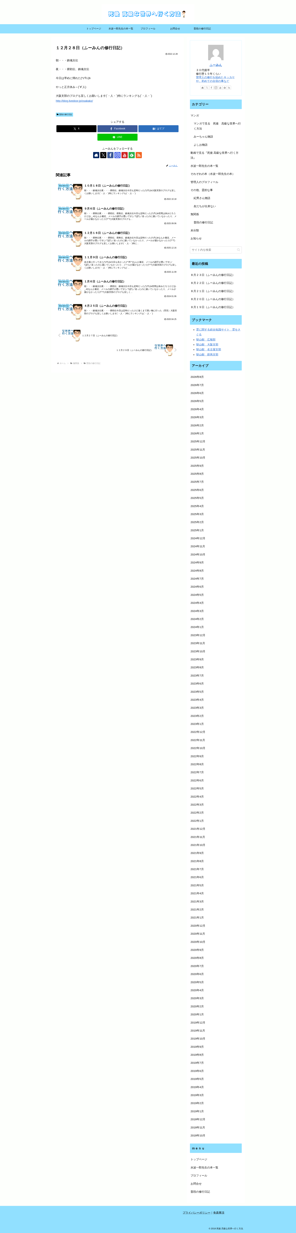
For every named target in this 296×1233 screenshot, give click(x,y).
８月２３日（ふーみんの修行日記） (213, 274)
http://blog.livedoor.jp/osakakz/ (74, 100)
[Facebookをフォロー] (110, 155)
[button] (238, 250)
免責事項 (218, 1212)
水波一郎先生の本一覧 (204, 1167)
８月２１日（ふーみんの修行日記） (213, 291)
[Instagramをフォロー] (117, 155)
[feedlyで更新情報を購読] (132, 155)
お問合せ (196, 1183)
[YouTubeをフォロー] (124, 155)
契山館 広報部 (206, 339)
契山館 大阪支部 (207, 344)
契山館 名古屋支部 (208, 349)
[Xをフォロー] (103, 155)
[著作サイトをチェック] (96, 155)
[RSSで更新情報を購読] (139, 155)
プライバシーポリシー (196, 1212)
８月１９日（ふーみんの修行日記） (213, 307)
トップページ (199, 1159)
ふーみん (216, 65)
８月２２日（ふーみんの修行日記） (213, 282)
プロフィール (199, 1175)
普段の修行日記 (65, 114)
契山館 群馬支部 (207, 354)
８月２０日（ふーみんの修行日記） (213, 299)
